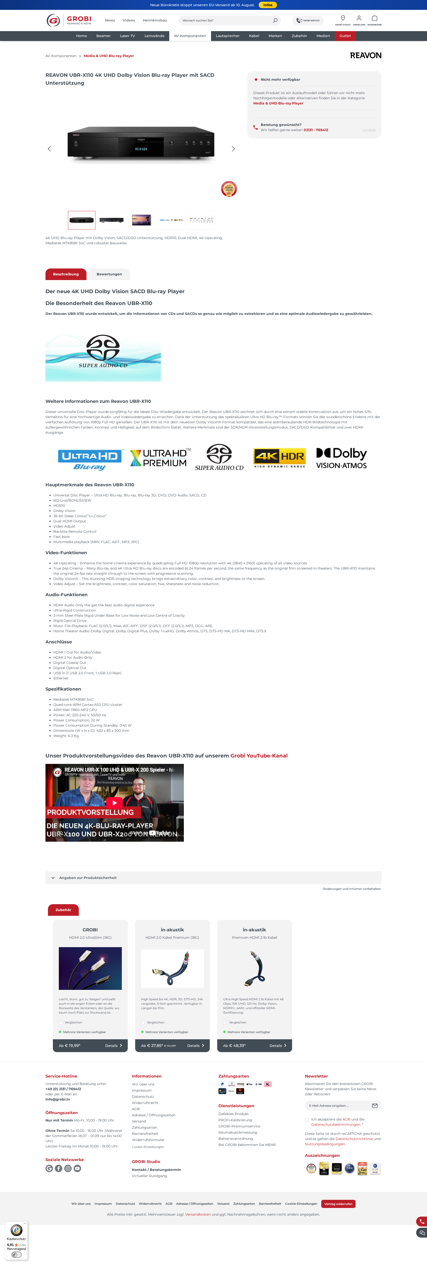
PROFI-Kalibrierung (235, 1120)
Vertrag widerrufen (338, 1204)
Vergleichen (73, 1022)
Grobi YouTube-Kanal (259, 756)
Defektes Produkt (233, 1114)
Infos (267, 5)
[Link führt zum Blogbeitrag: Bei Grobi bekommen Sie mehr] (229, 189)
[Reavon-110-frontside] (141, 144)
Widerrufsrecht (145, 1103)
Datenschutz (143, 1096)
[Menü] (25, 1224)
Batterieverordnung (235, 1138)
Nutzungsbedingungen (325, 1144)
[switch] (16, 1255)
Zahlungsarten (144, 1127)
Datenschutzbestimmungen (335, 1124)
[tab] (65, 274)
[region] (141, 160)
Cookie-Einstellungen (148, 1147)
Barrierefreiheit (145, 1133)
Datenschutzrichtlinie (354, 1139)
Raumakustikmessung (237, 1132)
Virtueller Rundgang (149, 1176)
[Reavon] (366, 55)
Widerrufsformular (148, 1140)
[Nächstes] (233, 149)
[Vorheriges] (49, 149)
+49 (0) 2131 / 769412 (63, 1089)
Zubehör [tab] (63, 910)
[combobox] (224, 20)
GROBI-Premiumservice (239, 1126)
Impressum (142, 1090)
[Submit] (375, 1106)
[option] (83, 220)
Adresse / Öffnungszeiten (153, 1115)
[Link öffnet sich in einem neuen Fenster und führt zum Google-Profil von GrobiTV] (49, 1168)
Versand (139, 1121)
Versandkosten (198, 1214)
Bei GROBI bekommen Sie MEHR (247, 1145)
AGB (136, 1109)
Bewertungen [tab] (109, 274)
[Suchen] (275, 20)
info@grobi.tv (57, 1099)
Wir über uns (143, 1084)
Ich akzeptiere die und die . (337, 1122)
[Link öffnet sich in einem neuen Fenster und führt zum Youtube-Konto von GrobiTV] (77, 1168)
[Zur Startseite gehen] (69, 20)
